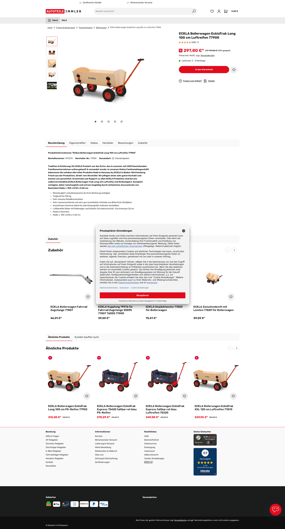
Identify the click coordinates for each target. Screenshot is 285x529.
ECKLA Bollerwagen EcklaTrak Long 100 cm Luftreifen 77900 (135, 27)
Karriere (98, 436)
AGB (146, 436)
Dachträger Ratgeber (56, 447)
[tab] (95, 121)
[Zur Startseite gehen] (64, 11)
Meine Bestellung (103, 447)
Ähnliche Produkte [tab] (59, 337)
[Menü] (215, 436)
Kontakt (49, 462)
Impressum (149, 451)
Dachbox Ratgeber (55, 443)
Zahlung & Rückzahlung (106, 458)
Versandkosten (208, 55)
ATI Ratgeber (52, 440)
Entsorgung (149, 447)
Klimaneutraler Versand (141, 2)
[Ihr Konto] (219, 11)
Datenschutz (150, 443)
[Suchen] (194, 11)
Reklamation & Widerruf (106, 451)
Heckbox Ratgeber (54, 458)
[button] (51, 42)
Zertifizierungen (102, 462)
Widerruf (148, 462)
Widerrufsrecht (151, 454)
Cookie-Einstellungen (154, 458)
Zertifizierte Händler (92, 2)
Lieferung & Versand (104, 443)
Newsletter (51, 466)
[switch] (210, 442)
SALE (64, 20)
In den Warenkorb (204, 69)
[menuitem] (52, 20)
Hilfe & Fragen (52, 436)
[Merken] (234, 69)
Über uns (99, 454)
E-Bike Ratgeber (53, 451)
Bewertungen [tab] (125, 143)
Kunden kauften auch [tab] (87, 337)
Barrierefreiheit (151, 440)
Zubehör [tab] (53, 239)
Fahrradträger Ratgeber (57, 454)
